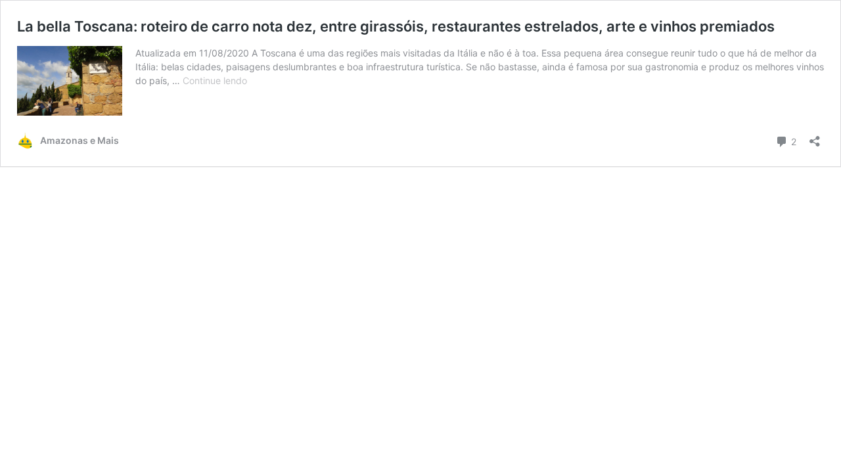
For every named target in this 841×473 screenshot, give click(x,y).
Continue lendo (215, 80)
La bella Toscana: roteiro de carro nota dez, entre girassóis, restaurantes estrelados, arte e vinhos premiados (396, 26)
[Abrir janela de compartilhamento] (815, 137)
